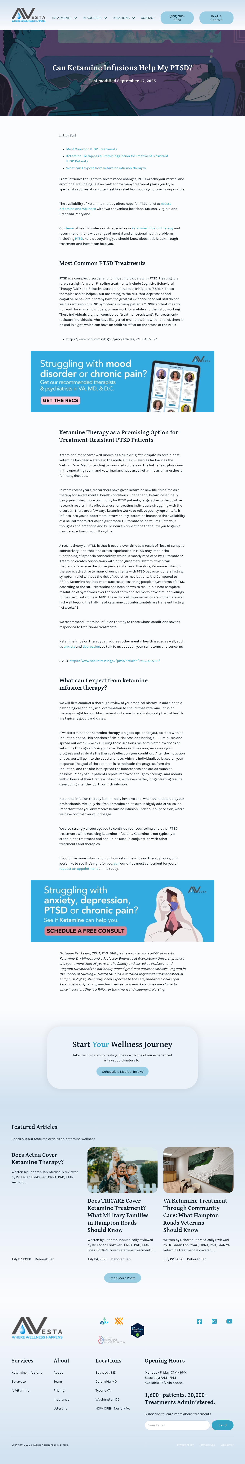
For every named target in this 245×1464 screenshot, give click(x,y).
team (69, 228)
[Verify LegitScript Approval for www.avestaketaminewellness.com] (138, 1330)
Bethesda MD (106, 1372)
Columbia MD (106, 1381)
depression (91, 646)
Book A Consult (216, 18)
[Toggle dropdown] (75, 18)
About (58, 1372)
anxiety (69, 646)
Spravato (18, 1381)
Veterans (60, 1408)
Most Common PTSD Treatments (91, 149)
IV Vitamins (20, 1390)
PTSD (78, 238)
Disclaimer (227, 1444)
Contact (148, 18)
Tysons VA (103, 1390)
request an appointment (78, 868)
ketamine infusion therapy (152, 228)
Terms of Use (207, 1444)
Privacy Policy (185, 1444)
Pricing (59, 1390)
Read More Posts (123, 1278)
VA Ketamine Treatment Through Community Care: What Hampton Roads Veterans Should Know (195, 1215)
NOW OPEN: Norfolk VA (113, 1408)
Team (58, 1381)
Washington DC (108, 1399)
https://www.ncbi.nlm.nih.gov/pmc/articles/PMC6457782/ (114, 661)
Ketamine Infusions (26, 1372)
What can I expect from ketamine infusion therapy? (106, 168)
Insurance (61, 1399)
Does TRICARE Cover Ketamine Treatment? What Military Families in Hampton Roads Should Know (118, 1215)
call (116, 863)
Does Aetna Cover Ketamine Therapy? (37, 1158)
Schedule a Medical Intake (122, 1071)
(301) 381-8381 (177, 18)
